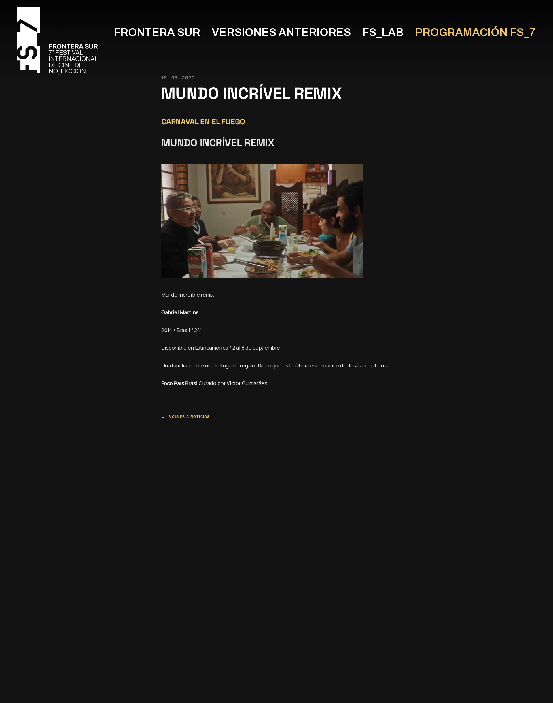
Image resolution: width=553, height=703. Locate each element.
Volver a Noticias (189, 416)
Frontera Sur (157, 32)
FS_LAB (383, 32)
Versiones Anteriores (281, 32)
